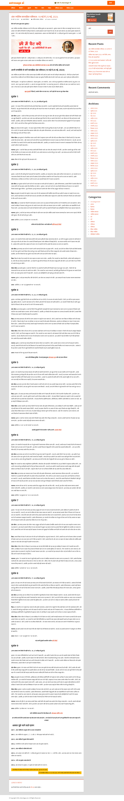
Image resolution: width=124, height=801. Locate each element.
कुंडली (29, 8)
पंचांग (42, 8)
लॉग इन (32, 787)
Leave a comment (52, 19)
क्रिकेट (92, 207)
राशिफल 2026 (59, 8)
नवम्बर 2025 (94, 131)
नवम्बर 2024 (94, 161)
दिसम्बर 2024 (94, 158)
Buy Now (93, 20)
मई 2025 (93, 146)
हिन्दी (110, 3)
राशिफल (13, 8)
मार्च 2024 (93, 181)
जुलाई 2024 (94, 171)
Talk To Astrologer (63, 3)
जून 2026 (93, 113)
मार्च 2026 (93, 121)
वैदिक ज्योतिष (94, 229)
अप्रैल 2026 (94, 118)
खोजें (89, 28)
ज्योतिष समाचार (36, 19)
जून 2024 (93, 173)
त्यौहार (49, 8)
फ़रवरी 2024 (94, 183)
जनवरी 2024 (94, 186)
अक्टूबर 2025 (94, 133)
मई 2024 (93, 176)
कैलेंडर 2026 (70, 8)
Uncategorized (95, 202)
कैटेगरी (21, 8)
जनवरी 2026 (94, 126)
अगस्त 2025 (94, 138)
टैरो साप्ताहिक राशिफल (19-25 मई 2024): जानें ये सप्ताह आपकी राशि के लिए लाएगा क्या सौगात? (59, 773)
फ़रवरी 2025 (94, 153)
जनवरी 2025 (94, 156)
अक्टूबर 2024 (94, 163)
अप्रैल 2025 (94, 148)
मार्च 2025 (93, 151)
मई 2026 (93, 116)
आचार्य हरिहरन (26, 19)
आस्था (92, 204)
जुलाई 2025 (94, 141)
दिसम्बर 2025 (94, 128)
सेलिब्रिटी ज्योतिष (95, 234)
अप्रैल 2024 (94, 178)
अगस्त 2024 (94, 168)
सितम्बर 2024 (94, 166)
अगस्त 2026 (94, 108)
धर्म (91, 217)
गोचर (36, 8)
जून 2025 (93, 143)
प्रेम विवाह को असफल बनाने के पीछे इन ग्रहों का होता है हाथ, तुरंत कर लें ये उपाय (30, 770)
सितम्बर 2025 (94, 136)
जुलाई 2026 (94, 111)
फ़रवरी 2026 (94, 123)
